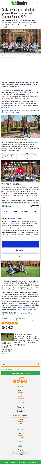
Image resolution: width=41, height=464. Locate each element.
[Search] (37, 3)
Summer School (33, 142)
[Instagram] (22, 381)
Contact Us (20, 403)
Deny (20, 256)
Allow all (20, 244)
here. (32, 289)
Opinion (20, 442)
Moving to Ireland (23, 313)
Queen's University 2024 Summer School (14, 90)
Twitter (34, 309)
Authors (20, 390)
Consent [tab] (5, 211)
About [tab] (35, 211)
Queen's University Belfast (21, 319)
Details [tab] (15, 211)
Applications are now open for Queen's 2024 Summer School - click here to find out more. (20, 111)
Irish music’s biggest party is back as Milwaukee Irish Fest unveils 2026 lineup (33, 338)
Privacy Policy (20, 411)
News (20, 433)
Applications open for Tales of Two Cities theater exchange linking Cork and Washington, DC (20, 339)
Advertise (20, 407)
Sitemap (20, 424)
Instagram (25, 309)
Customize (19, 250)
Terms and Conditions (20, 415)
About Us (20, 399)
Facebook (19, 309)
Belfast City (12, 313)
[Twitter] (18, 381)
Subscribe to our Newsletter (20, 373)
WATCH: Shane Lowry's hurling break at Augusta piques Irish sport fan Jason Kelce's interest (6, 348)
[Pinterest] (25, 381)
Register (20, 419)
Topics (20, 394)
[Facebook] (14, 381)
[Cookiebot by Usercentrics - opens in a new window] (30, 206)
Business (21, 438)
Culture (20, 446)
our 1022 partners (14, 221)
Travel (20, 450)
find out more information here (23, 307)
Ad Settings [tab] (25, 211)
